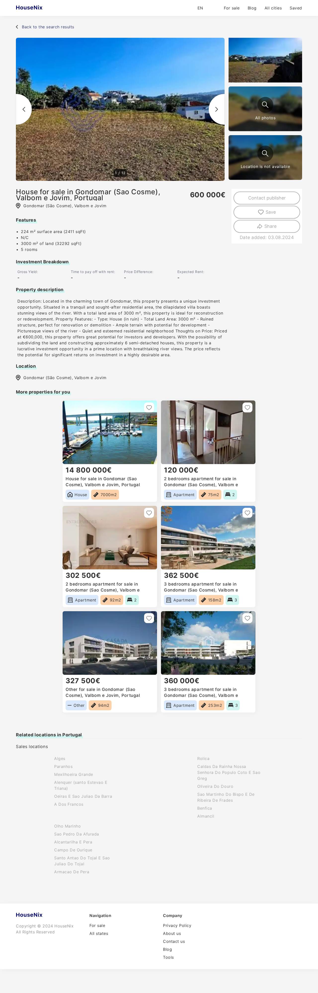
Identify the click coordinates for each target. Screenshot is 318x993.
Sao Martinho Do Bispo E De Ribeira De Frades (226, 797)
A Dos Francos (68, 804)
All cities (273, 7)
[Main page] (39, 8)
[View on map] (265, 153)
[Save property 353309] (247, 618)
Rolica (203, 758)
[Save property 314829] (149, 513)
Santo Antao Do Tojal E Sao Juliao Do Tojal (82, 860)
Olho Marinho (67, 826)
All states (98, 933)
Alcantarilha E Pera (73, 841)
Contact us (174, 941)
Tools (168, 957)
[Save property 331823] (247, 407)
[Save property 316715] (149, 618)
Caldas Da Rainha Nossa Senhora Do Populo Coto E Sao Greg (228, 772)
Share (270, 226)
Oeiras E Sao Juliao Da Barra (83, 796)
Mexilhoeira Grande (73, 774)
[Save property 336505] (247, 513)
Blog (252, 7)
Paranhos (63, 766)
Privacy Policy (177, 925)
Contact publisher (267, 197)
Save (271, 212)
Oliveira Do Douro (215, 786)
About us (172, 933)
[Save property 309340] (149, 407)
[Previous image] (24, 109)
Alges (59, 758)
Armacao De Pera (71, 871)
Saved (296, 7)
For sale (231, 7)
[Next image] (217, 109)
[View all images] (265, 105)
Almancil (205, 816)
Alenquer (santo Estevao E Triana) (81, 785)
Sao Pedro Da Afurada (76, 834)
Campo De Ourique (73, 849)
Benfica (204, 808)
